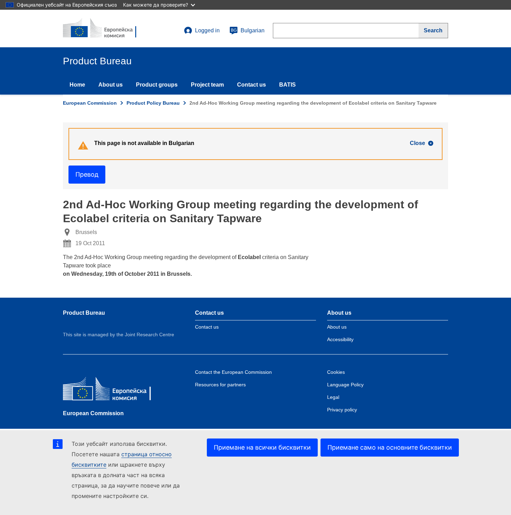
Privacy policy (342, 409)
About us (110, 85)
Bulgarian (248, 30)
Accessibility (340, 339)
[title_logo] (105, 28)
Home (77, 85)
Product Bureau (84, 313)
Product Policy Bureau (153, 103)
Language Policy (345, 384)
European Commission (90, 103)
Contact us (251, 85)
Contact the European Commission (233, 372)
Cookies (336, 372)
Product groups (157, 85)
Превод (86, 174)
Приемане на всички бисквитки (262, 447)
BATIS (287, 85)
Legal (333, 397)
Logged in (207, 30)
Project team (207, 85)
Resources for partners (220, 384)
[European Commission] (113, 390)
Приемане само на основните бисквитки (389, 447)
